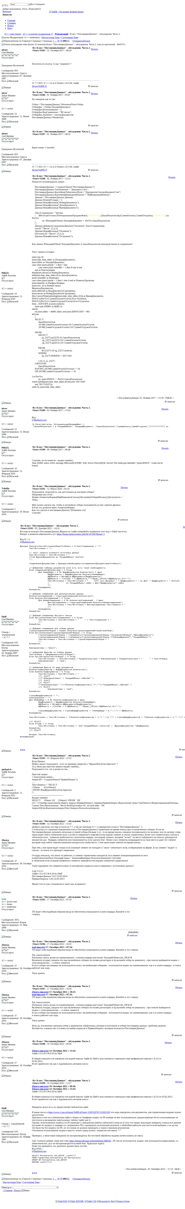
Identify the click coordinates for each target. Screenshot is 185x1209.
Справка (11, 23)
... (56, 41)
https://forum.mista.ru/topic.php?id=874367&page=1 (81, 534)
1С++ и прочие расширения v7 (38, 34)
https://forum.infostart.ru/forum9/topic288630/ (90, 1141)
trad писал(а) (38, 947)
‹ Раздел (17, 1190)
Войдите (7, 11)
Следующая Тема (69, 37)
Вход (9, 28)
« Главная (7, 1190)
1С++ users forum (12, 34)
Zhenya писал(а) (40, 992)
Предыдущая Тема (50, 37)
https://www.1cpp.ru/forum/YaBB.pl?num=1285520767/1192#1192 (79, 1112)
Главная (11, 20)
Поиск (10, 25)
